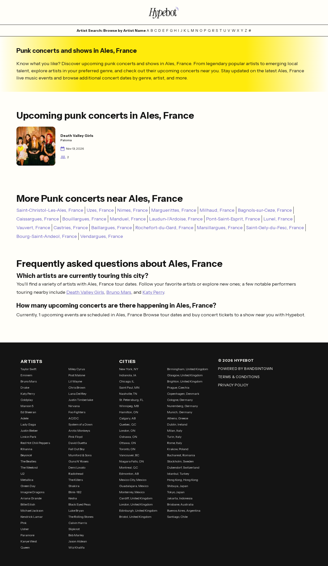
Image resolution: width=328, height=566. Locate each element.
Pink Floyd (75, 437)
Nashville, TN (128, 394)
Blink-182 (74, 492)
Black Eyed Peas (79, 504)
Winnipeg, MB (129, 406)
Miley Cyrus (76, 369)
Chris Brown (76, 387)
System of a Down (80, 424)
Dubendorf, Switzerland (183, 467)
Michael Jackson (31, 510)
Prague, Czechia (178, 387)
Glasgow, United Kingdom (185, 375)
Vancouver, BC (129, 455)
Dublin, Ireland (177, 424)
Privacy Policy (233, 385)
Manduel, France (128, 219)
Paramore (27, 535)
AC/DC (73, 418)
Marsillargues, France (220, 227)
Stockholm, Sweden (180, 461)
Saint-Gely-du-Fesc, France (275, 227)
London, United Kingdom (136, 504)
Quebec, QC (127, 424)
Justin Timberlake (80, 400)
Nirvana (74, 406)
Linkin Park (28, 437)
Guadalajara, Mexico (133, 486)
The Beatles (28, 461)
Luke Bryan (76, 510)
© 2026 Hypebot (236, 360)
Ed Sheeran (28, 412)
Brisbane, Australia (180, 504)
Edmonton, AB (129, 474)
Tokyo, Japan (175, 492)
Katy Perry (153, 292)
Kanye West (28, 541)
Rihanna (26, 449)
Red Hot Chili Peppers (35, 443)
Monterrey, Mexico (132, 492)
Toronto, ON (127, 449)
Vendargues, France (101, 236)
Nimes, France (132, 210)
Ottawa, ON (127, 443)
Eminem (26, 375)
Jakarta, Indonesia (179, 498)
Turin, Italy (174, 437)
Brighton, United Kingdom (184, 381)
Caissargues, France (37, 219)
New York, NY (128, 369)
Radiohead (75, 474)
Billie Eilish (27, 504)
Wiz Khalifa (76, 547)
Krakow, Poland (177, 449)
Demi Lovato (76, 467)
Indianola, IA (127, 375)
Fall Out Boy (76, 449)
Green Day (27, 486)
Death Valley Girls (85, 292)
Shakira (73, 486)
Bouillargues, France (84, 219)
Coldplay (26, 400)
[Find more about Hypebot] (164, 12)
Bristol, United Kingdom (135, 517)
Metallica (26, 480)
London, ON (127, 430)
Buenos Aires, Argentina (183, 510)
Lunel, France (278, 219)
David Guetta (77, 443)
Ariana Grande (31, 498)
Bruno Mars (118, 292)
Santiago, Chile (177, 517)
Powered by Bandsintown (245, 368)
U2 (22, 474)
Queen (25, 547)
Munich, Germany (179, 412)
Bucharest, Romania (181, 455)
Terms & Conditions (239, 377)
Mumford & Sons (79, 455)
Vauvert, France (33, 227)
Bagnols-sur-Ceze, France (265, 210)
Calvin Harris (77, 523)
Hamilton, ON (128, 412)
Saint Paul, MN (129, 387)
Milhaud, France (217, 210)
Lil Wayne (75, 381)
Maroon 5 (27, 406)
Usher (24, 529)
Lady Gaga (28, 424)
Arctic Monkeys (79, 430)
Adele (24, 418)
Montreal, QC (128, 467)
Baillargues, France (111, 227)
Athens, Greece (177, 418)
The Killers (75, 480)
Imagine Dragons (32, 492)
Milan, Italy (174, 430)
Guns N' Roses (78, 461)
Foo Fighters (76, 412)
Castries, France (71, 227)
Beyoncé (26, 455)
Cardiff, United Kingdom (135, 498)
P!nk (23, 523)
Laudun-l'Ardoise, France (176, 219)
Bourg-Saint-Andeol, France (46, 236)
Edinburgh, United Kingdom (138, 510)
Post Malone (76, 375)
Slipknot (74, 529)
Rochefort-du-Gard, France (164, 227)
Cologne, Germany (180, 400)
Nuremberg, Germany (182, 406)
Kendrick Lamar (31, 517)
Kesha (72, 498)
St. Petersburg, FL (131, 400)
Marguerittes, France (173, 210)
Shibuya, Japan (177, 486)
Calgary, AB (127, 418)
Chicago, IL (126, 381)
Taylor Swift (28, 369)
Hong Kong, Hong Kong (182, 480)
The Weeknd (29, 467)
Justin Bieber (29, 430)
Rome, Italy (174, 443)
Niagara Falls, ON (131, 461)
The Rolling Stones (80, 517)
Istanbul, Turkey (178, 474)
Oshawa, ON (128, 437)
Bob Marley (76, 535)
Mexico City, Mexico (132, 480)
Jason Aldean (77, 541)
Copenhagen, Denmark (183, 394)
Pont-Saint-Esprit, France (233, 219)
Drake (24, 387)
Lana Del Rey (77, 394)
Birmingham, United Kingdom (187, 369)
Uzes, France (100, 210)
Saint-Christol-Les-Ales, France (49, 210)
